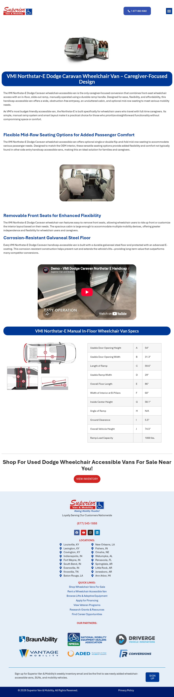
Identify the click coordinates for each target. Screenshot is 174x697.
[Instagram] (90, 532)
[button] (169, 11)
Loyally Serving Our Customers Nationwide (87, 515)
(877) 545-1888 (87, 523)
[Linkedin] (97, 532)
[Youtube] (83, 532)
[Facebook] (77, 532)
